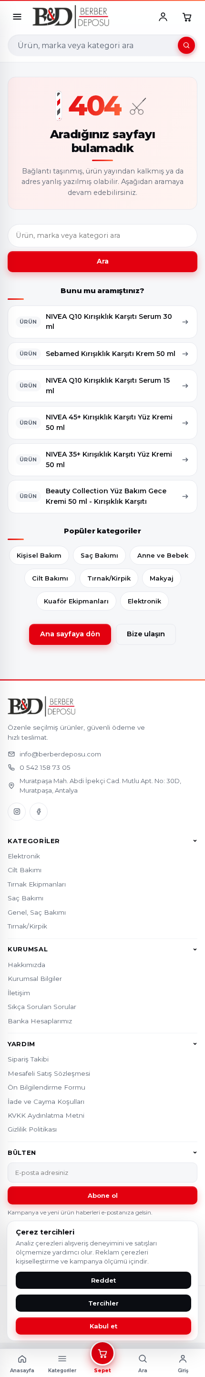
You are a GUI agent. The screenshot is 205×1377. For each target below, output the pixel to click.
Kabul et (103, 1326)
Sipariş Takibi (28, 1059)
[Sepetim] (186, 17)
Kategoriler (34, 841)
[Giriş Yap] (163, 17)
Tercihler (103, 1303)
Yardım (21, 1044)
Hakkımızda (26, 965)
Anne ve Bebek (162, 555)
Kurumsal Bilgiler (35, 978)
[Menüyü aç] (17, 16)
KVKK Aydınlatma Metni (46, 1115)
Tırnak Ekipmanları (37, 884)
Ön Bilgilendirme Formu (46, 1087)
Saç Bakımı (99, 555)
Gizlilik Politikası (32, 1129)
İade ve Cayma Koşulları (46, 1101)
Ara (103, 261)
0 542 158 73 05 (45, 767)
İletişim (19, 993)
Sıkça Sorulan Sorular (42, 1006)
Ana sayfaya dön (70, 634)
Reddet (103, 1280)
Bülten (22, 1152)
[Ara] (186, 45)
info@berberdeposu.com (60, 754)
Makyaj (162, 578)
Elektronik (144, 601)
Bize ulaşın (146, 634)
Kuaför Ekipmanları (76, 601)
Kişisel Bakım (39, 555)
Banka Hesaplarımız (40, 1021)
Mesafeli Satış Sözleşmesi (49, 1073)
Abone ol (103, 1195)
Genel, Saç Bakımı (37, 912)
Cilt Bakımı (50, 578)
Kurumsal (28, 949)
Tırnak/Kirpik (109, 578)
